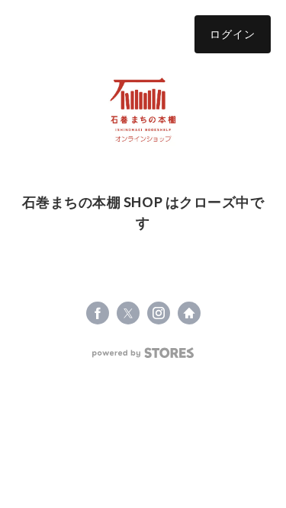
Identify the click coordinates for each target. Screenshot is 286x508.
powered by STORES (143, 353)
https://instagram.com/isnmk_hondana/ (158, 313)
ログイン (232, 33)
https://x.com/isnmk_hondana (128, 313)
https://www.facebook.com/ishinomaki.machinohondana (97, 313)
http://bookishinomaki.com (189, 313)
